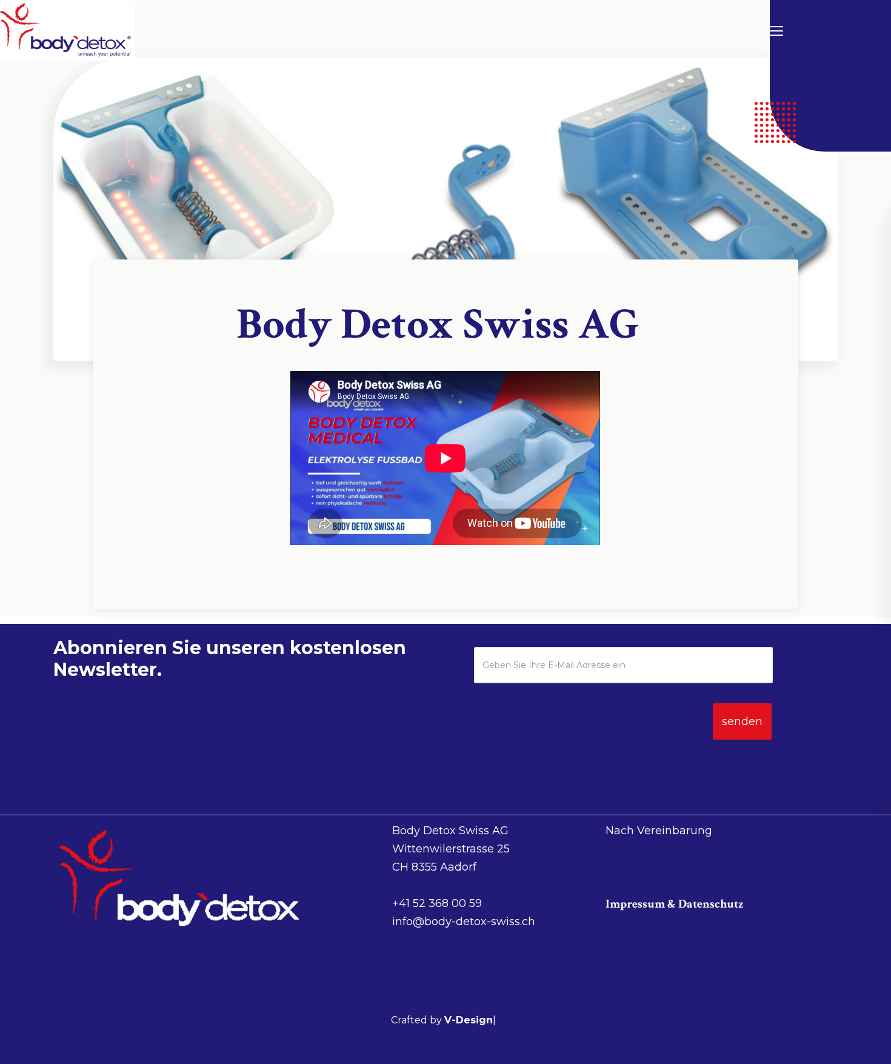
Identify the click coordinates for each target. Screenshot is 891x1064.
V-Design (468, 1020)
